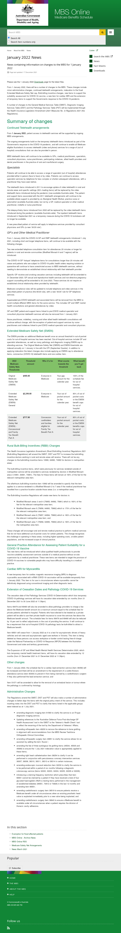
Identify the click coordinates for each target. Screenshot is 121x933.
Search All (15, 38)
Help (12, 894)
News (29, 50)
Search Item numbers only (23, 41)
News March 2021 (19, 849)
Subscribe (16, 868)
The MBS (14, 883)
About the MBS (19, 50)
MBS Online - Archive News (24, 837)
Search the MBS (102, 56)
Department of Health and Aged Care (27, 14)
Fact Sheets (100, 65)
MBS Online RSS (19, 841)
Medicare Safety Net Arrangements (27, 845)
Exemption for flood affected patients (27, 833)
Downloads (39, 81)
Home (9, 50)
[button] (111, 930)
